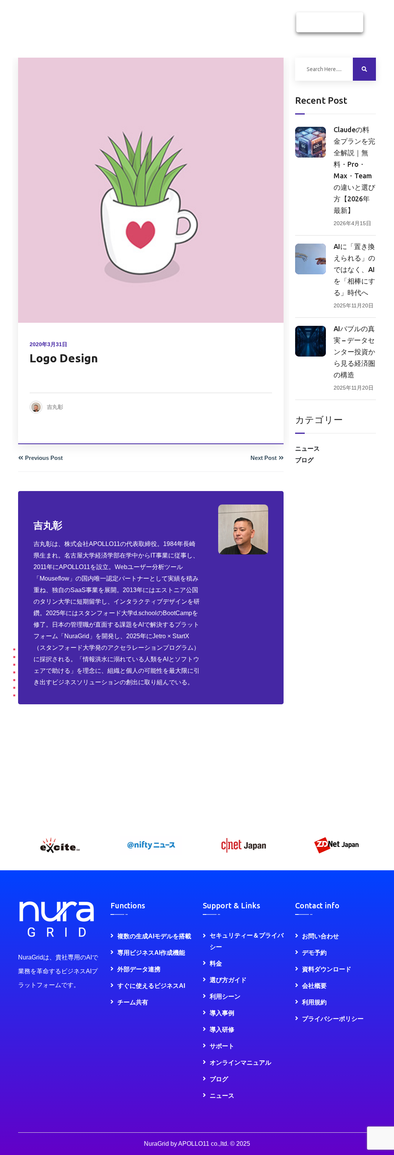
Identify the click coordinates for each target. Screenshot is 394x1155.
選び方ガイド (228, 980)
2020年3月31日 (48, 344)
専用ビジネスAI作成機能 (151, 952)
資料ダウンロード (329, 22)
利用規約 (314, 1002)
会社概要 (314, 985)
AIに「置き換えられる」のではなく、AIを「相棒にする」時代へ (354, 269)
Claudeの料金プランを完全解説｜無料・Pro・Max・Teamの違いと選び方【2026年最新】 (354, 170)
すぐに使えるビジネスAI (151, 985)
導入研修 (222, 1029)
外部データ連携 (138, 969)
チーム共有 (132, 1002)
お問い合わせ (320, 936)
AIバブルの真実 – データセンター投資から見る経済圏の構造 (354, 351)
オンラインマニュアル (240, 1062)
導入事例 (222, 1013)
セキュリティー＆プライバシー (247, 941)
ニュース (307, 448)
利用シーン (225, 996)
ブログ (304, 460)
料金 (216, 963)
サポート (222, 1046)
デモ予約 (314, 952)
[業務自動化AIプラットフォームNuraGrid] (25, 28)
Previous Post (44, 458)
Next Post (263, 458)
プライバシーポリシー (333, 1019)
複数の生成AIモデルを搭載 (154, 936)
